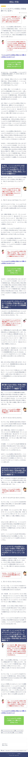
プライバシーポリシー (11, 753)
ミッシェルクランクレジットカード (7, 730)
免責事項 (18, 753)
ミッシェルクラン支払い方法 (6, 732)
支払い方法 (14, 2)
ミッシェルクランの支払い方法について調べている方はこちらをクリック (14, 64)
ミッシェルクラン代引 (19, 730)
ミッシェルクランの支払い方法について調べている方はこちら (14, 270)
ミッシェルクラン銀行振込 (18, 732)
